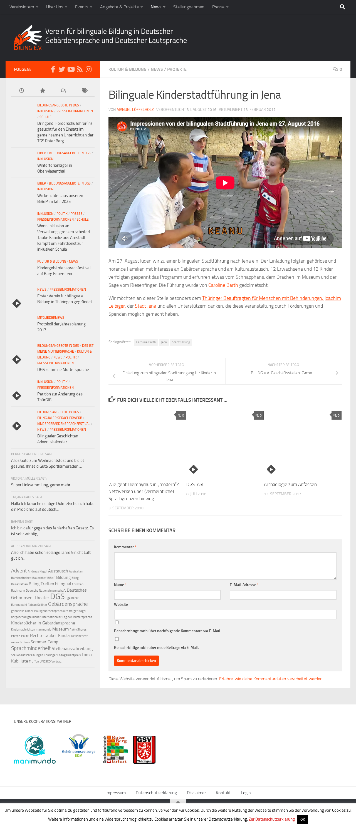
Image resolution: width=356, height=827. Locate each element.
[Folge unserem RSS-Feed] (79, 69)
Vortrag (56, 661)
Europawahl (19, 605)
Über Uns (54, 6)
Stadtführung (181, 342)
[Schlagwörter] (84, 91)
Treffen (34, 661)
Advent (19, 570)
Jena (164, 342)
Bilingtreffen (19, 584)
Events (81, 6)
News (156, 6)
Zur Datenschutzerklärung (272, 819)
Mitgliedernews (50, 318)
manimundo (43, 629)
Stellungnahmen (188, 6)
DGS (57, 596)
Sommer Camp (44, 641)
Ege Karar (72, 598)
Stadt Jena (145, 306)
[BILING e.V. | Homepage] (100, 37)
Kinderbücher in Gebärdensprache (43, 623)
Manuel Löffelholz (135, 109)
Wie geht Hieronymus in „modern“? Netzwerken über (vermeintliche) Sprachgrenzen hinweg (143, 491)
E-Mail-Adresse (244, 584)
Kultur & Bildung (127, 69)
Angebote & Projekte (119, 6)
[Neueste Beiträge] (21, 91)
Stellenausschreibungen (27, 655)
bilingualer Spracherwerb (59, 418)
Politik (62, 214)
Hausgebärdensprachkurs (51, 611)
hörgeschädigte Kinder (26, 617)
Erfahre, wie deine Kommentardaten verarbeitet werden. (271, 678)
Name (120, 584)
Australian (76, 571)
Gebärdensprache (68, 604)
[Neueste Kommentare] (63, 91)
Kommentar (125, 547)
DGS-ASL (195, 484)
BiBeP (41, 153)
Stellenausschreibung (72, 648)
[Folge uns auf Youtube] (70, 69)
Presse (218, 6)
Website (121, 604)
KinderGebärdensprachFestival (63, 424)
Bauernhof (39, 578)
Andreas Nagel (37, 571)
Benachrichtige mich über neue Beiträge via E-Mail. (156, 647)
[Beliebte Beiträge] (42, 91)
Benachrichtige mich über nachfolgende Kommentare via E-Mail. (167, 631)
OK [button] (302, 819)
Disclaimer (196, 792)
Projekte (177, 69)
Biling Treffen (41, 583)
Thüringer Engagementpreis (62, 655)
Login (246, 792)
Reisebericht (79, 636)
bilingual (63, 583)
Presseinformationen (74, 111)
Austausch (58, 571)
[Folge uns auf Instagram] (88, 69)
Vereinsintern (21, 6)
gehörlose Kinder (22, 611)
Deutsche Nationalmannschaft (46, 590)
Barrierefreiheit (21, 578)
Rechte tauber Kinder (50, 635)
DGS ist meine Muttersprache (63, 369)
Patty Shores (78, 629)
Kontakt (223, 792)
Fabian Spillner (37, 605)
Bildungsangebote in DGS (58, 105)
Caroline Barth (223, 285)
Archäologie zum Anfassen (290, 484)
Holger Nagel (77, 611)
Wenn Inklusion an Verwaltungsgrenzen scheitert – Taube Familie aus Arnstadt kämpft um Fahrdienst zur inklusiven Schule (65, 237)
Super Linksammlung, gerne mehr (40, 484)
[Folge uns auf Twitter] (61, 69)
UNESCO (45, 661)
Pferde (15, 636)
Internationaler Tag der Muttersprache (66, 617)
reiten (15, 642)
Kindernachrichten (23, 629)
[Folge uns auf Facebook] (53, 69)
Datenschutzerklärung (156, 792)
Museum (60, 629)
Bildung (63, 577)
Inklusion (45, 111)
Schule (45, 117)
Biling (75, 578)
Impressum (115, 792)
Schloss (25, 642)
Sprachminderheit (31, 648)
